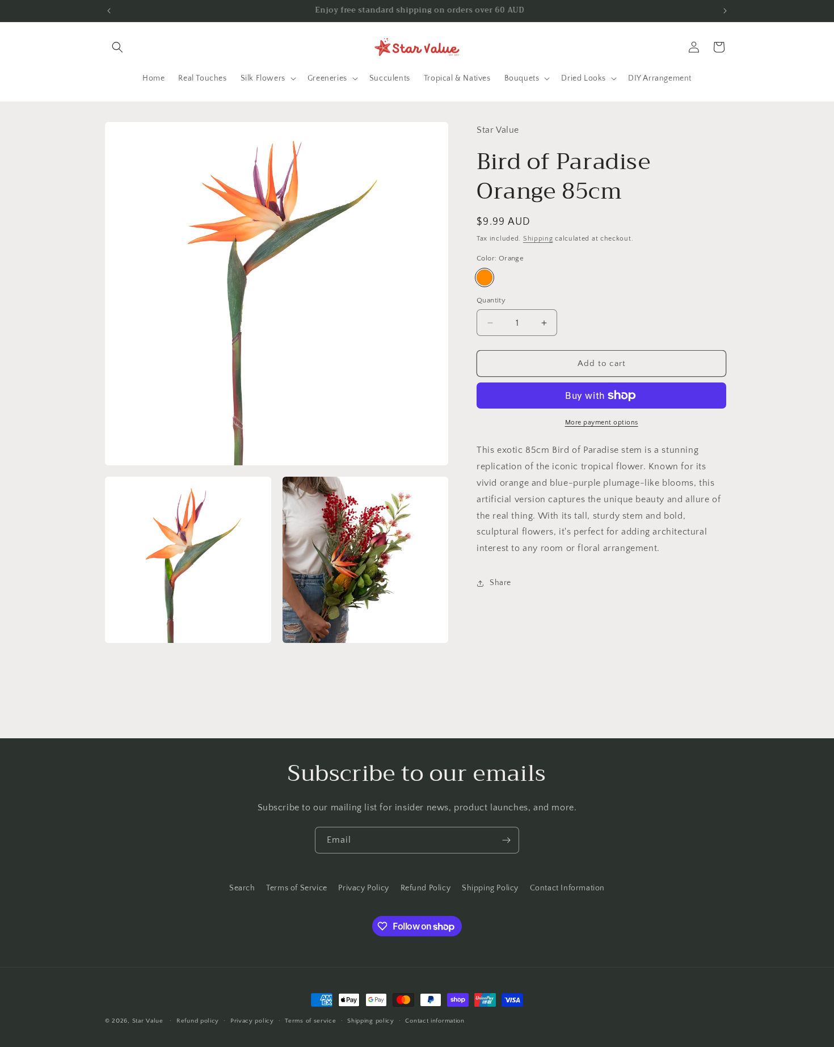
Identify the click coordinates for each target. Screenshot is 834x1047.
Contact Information (567, 888)
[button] (117, 47)
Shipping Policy (490, 888)
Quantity (491, 300)
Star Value (147, 1020)
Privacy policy (252, 1020)
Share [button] (500, 582)
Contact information (434, 1020)
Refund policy (197, 1020)
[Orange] (484, 277)
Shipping (538, 238)
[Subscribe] (506, 840)
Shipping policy (370, 1020)
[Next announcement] (725, 11)
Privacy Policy (363, 888)
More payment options (601, 422)
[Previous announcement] (108, 11)
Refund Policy (426, 888)
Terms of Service (296, 888)
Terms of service (310, 1020)
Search (242, 888)
